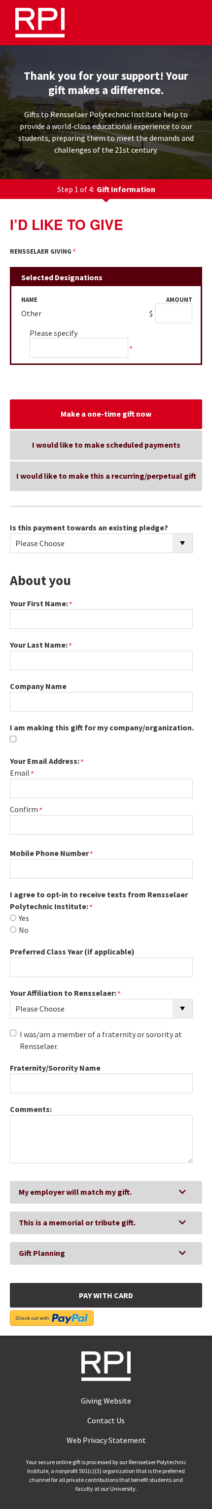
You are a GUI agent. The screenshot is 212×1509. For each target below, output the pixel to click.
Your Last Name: (39, 645)
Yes (24, 918)
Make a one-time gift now (106, 414)
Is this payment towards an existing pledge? (89, 527)
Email (20, 773)
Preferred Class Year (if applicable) (72, 951)
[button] (106, 1192)
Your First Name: (40, 603)
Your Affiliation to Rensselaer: (64, 993)
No (24, 930)
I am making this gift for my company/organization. (102, 727)
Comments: (31, 1109)
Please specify (53, 333)
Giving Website (106, 1401)
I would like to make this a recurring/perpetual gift (106, 476)
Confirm (24, 809)
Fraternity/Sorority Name (55, 1068)
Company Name (38, 686)
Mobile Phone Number (50, 853)
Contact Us (106, 1420)
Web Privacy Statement (106, 1440)
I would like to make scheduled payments (106, 445)
